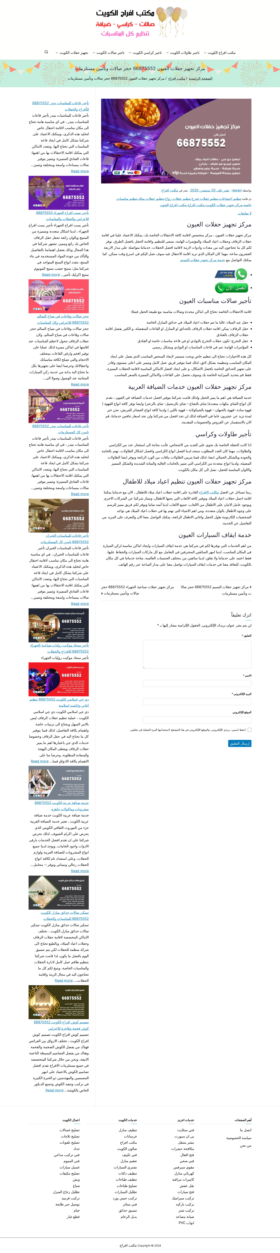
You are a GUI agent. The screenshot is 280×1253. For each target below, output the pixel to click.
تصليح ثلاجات (70, 1136)
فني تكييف (129, 1155)
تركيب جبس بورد (125, 1198)
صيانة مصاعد (185, 1217)
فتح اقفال (187, 1155)
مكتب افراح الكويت (222, 53)
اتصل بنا (245, 1130)
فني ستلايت (185, 1130)
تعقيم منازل (128, 1161)
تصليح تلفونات (70, 1142)
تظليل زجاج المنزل (66, 1192)
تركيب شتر (186, 1210)
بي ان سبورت (184, 1136)
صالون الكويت (127, 1149)
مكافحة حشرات (182, 1149)
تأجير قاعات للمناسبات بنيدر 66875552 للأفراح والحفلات (60, 106)
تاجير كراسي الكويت (147, 53)
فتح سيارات (186, 1192)
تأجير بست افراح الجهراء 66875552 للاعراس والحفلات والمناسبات (62, 216)
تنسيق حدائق (128, 1210)
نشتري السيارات (125, 1167)
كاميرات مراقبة (183, 1179)
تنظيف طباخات (126, 1179)
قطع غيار (73, 1217)
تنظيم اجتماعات (230, 199)
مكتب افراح (169, 190)
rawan (237, 190)
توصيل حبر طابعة (67, 1204)
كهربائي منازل (184, 1173)
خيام (77, 1210)
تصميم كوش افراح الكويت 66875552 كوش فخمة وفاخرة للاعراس (61, 1025)
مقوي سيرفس (183, 1167)
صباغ (76, 1186)
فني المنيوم (72, 1161)
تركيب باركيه (185, 1204)
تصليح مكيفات (70, 1173)
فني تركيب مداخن (67, 1155)
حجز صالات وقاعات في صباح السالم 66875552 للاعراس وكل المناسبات (63, 319)
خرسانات (130, 1136)
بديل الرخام (129, 1217)
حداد (77, 1149)
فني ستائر (130, 1204)
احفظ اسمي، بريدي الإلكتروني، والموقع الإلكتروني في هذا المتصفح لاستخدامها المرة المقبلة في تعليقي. (188, 729)
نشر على (209, 190)
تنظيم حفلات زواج (178, 199)
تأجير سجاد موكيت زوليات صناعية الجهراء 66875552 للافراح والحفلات (59, 648)
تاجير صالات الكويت (110, 53)
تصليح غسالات (69, 1130)
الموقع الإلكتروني (242, 712)
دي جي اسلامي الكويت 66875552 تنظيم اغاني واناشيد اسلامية (59, 702)
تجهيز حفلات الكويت (74, 53)
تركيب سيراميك (183, 1198)
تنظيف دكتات (127, 1173)
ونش (76, 1179)
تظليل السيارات (126, 1192)
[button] (206, 53)
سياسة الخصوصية (238, 1138)
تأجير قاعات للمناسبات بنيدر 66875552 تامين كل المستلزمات (60, 429)
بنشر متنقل (186, 1142)
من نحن (245, 1145)
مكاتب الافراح (209, 492)
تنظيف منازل (128, 1130)
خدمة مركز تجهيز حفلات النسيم (202, 260)
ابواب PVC (186, 1223)
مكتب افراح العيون (173, 205)
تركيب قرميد (71, 1198)
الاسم (247, 675)
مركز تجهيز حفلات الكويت (224, 205)
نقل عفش (187, 1186)
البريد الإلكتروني (241, 693)
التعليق (246, 635)
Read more (80, 170)
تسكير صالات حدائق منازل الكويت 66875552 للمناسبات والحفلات (65, 916)
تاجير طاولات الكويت (184, 53)
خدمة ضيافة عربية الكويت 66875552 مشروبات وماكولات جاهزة (62, 806)
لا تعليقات (244, 213)
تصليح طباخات (127, 1186)
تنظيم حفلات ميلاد (151, 199)
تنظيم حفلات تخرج (205, 199)
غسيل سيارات (70, 1167)
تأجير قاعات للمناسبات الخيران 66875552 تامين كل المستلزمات (65, 539)
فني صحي (187, 1161)
